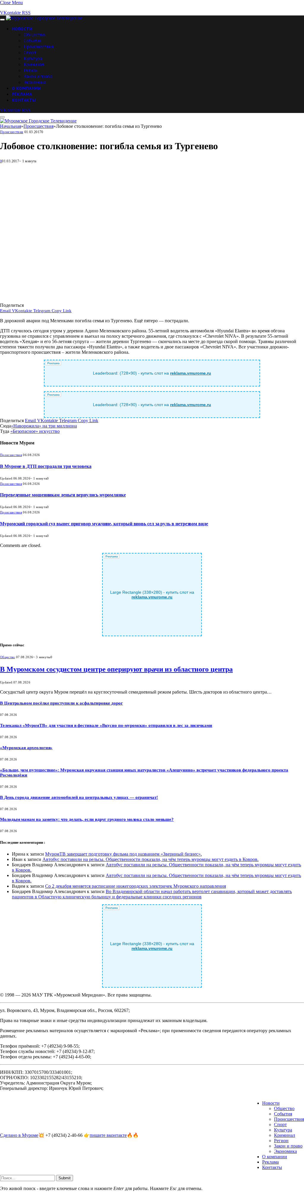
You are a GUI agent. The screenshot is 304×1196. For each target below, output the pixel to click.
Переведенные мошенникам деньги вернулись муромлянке (63, 494)
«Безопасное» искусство (35, 431)
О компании (26, 88)
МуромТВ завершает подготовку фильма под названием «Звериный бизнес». (123, 853)
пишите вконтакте (108, 1135)
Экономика (35, 82)
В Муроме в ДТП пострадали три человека (45, 466)
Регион (31, 70)
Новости (22, 29)
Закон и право (38, 76)
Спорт (30, 52)
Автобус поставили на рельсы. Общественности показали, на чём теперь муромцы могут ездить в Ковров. (150, 859)
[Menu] (2, 20)
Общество (34, 34)
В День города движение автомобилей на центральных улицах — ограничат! (79, 797)
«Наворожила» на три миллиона (44, 425)
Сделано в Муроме (19, 1135)
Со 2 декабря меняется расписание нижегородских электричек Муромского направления (135, 886)
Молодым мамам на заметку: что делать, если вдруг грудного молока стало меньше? (87, 819)
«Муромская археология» (26, 747)
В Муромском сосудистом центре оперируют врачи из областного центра (116, 669)
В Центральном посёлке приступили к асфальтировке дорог (61, 703)
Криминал (34, 64)
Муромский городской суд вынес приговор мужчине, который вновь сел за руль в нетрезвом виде (104, 523)
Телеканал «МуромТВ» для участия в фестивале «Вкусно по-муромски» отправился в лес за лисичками (106, 725)
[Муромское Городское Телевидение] (44, 18)
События (32, 40)
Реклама (22, 94)
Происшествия (38, 46)
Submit (64, 1178)
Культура (33, 58)
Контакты (24, 100)
